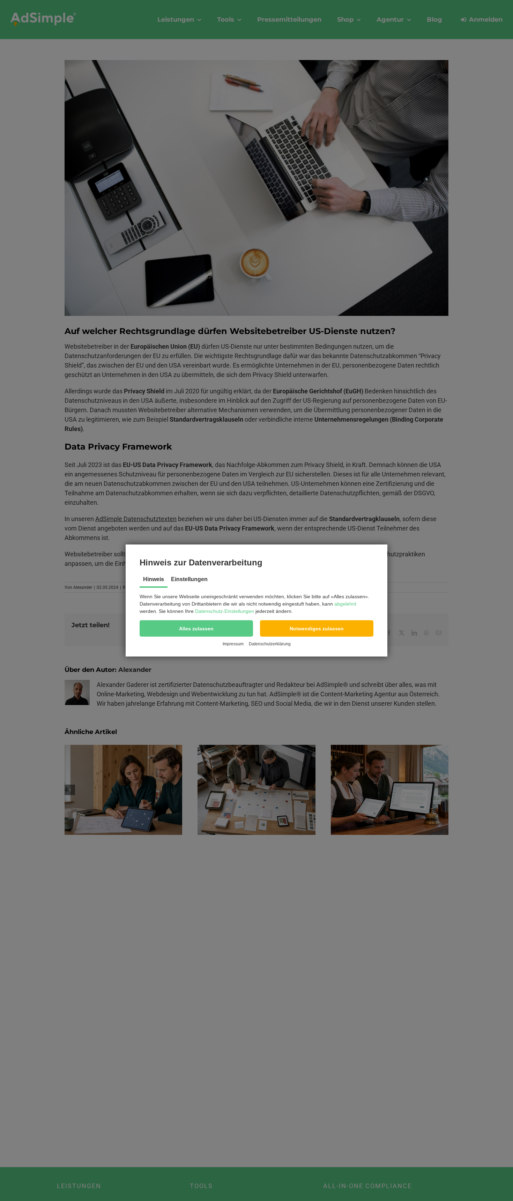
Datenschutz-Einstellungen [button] (224, 611)
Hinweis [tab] (153, 579)
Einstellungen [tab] (189, 579)
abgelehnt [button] (345, 604)
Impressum (233, 644)
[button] (196, 628)
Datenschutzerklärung (270, 644)
